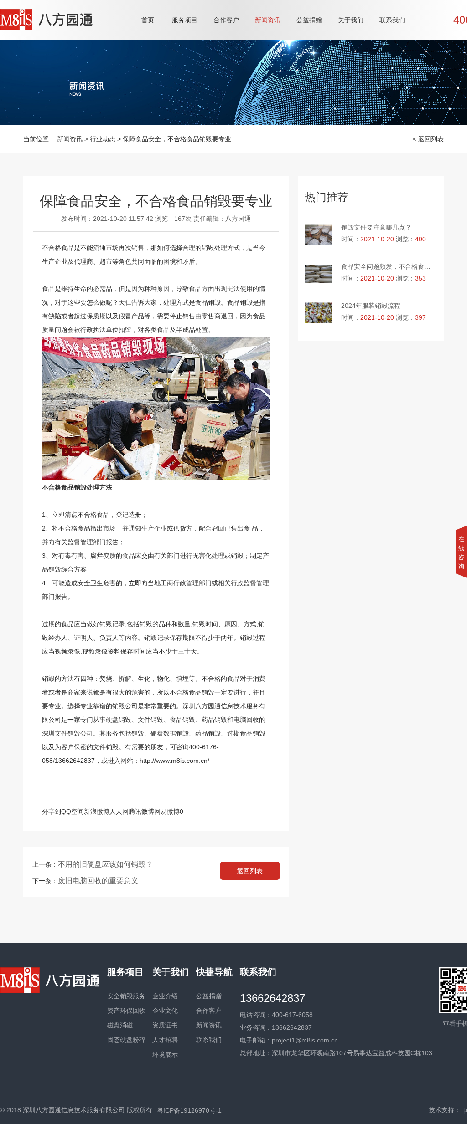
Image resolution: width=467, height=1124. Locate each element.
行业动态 (102, 139)
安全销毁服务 (126, 996)
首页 (147, 20)
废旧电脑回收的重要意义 (98, 880)
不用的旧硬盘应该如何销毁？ (105, 864)
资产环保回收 (126, 1010)
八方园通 (238, 218)
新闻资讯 (267, 20)
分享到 (51, 811)
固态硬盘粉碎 (126, 1039)
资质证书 (165, 1025)
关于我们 (350, 20)
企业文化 (165, 1010)
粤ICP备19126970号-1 (189, 1110)
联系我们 (392, 20)
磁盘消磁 (120, 1025)
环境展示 (165, 1054)
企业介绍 (165, 996)
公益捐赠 (309, 20)
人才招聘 (165, 1039)
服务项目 (184, 20)
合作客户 (226, 20)
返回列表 (250, 870)
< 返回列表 (428, 139)
